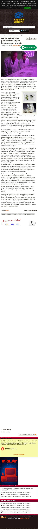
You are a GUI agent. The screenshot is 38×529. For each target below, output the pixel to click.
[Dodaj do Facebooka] (12, 224)
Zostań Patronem (6, 438)
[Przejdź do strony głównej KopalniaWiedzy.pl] (19, 17)
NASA (7, 210)
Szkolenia (30, 517)
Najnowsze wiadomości (8, 486)
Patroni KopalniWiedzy (19, 454)
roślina (14, 214)
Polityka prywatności (14, 517)
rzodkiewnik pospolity (28, 214)
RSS (4, 517)
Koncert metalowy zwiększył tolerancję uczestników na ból (16, 496)
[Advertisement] (19, 307)
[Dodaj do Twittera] (18, 224)
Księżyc (9, 214)
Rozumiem (27, 8)
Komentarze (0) (6, 429)
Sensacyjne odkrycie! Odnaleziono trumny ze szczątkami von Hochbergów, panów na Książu (17, 489)
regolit (3, 214)
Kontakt (24, 517)
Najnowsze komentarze (8, 500)
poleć (36, 223)
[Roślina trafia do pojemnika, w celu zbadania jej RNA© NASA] (29, 112)
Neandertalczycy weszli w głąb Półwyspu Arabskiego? (15, 494)
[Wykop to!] (7, 224)
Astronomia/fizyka (16, 45)
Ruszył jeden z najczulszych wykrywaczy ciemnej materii (16, 492)
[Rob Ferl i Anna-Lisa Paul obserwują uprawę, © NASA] (19, 77)
